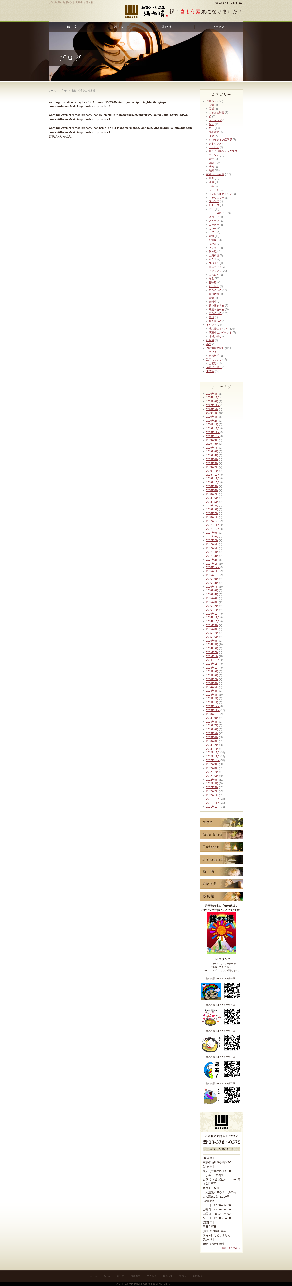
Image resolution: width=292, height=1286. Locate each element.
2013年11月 (213, 710)
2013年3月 (212, 741)
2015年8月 (212, 629)
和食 (211, 178)
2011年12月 (213, 798)
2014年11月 (213, 663)
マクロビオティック (220, 193)
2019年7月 (212, 447)
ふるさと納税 (216, 112)
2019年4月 (212, 459)
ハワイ (213, 351)
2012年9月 (212, 764)
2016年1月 (212, 609)
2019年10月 (213, 436)
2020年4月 (212, 413)
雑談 (211, 162)
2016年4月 (212, 598)
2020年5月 (212, 409)
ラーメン (214, 189)
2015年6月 (212, 636)
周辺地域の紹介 (215, 348)
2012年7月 (212, 771)
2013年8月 (212, 721)
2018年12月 (213, 474)
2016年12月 (213, 567)
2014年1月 (212, 702)
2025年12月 (213, 397)
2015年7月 (212, 632)
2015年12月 (213, 613)
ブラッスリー (216, 197)
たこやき (214, 286)
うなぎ (213, 243)
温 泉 (107, 1276)
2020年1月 (212, 424)
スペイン (214, 263)
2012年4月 (212, 783)
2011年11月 (213, 802)
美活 (211, 108)
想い (211, 128)
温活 (211, 104)
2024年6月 (212, 401)
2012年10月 (213, 760)
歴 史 (120, 1276)
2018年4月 (212, 505)
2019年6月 (212, 451)
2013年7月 (212, 725)
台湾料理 (214, 255)
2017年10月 (213, 528)
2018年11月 (213, 478)
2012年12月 (213, 752)
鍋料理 (213, 301)
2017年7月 (212, 540)
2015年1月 (212, 656)
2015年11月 (213, 617)
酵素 (211, 166)
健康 (211, 135)
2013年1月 (212, 748)
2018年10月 (213, 482)
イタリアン (215, 270)
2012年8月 (212, 768)
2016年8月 (212, 582)
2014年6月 (212, 683)
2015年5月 (212, 640)
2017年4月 (212, 551)
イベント (211, 324)
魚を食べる (215, 290)
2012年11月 (213, 756)
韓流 (211, 297)
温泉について (214, 359)
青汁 (211, 158)
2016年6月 (212, 590)
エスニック (215, 266)
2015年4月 (212, 644)
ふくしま (214, 147)
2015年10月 (213, 621)
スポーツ (214, 216)
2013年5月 (212, 733)
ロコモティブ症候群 (220, 139)
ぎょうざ (214, 247)
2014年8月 (212, 675)
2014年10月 (213, 667)
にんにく (214, 274)
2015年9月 (212, 625)
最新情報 (168, 1276)
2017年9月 (212, 532)
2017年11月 (213, 524)
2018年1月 (212, 517)
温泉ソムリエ (214, 367)
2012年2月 (212, 791)
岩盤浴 (213, 363)
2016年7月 (212, 586)
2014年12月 (213, 659)
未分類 (210, 371)
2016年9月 (212, 578)
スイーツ (214, 220)
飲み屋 (213, 251)
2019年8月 (212, 443)
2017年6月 (212, 544)
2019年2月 (212, 467)
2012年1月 (212, 795)
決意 (211, 124)
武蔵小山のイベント (220, 332)
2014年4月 (212, 690)
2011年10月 (213, 806)
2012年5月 (212, 779)
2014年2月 (212, 698)
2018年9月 (212, 486)
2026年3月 (212, 393)
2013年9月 (212, 717)
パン (211, 209)
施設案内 (135, 1276)
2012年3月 (212, 787)
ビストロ (214, 205)
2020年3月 (212, 416)
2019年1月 (212, 470)
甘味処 (213, 282)
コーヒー (214, 224)
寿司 (211, 236)
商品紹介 (214, 131)
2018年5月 (212, 501)
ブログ (182, 1276)
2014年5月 (212, 687)
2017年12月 (213, 521)
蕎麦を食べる (216, 309)
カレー (213, 228)
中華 (211, 185)
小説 (208, 344)
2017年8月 (212, 536)
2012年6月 (212, 775)
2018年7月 (212, 494)
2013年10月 (213, 714)
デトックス (215, 143)
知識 (211, 170)
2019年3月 (212, 463)
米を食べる (215, 321)
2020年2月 (212, 420)
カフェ (213, 232)
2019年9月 (212, 440)
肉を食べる (215, 313)
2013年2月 (212, 744)
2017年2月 (212, 559)
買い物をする (216, 305)
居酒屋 (213, 239)
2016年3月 (212, 602)
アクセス (152, 1276)
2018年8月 (212, 490)
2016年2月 (212, 605)
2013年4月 (212, 737)
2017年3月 (212, 555)
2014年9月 (212, 671)
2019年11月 (213, 432)
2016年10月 (213, 575)
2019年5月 (212, 455)
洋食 (211, 278)
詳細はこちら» (231, 1248)
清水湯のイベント (219, 328)
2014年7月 (212, 679)
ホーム (52, 90)
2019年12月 (213, 428)
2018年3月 (212, 509)
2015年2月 (212, 652)
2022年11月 (213, 405)
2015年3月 (212, 648)
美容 (211, 317)
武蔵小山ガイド (215, 174)
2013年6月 (212, 729)
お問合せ (197, 1276)
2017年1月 (212, 563)
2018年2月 (212, 513)
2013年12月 (213, 706)
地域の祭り (215, 336)
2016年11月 (213, 571)
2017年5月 (212, 548)
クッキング (215, 120)
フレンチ (214, 201)
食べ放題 (214, 293)
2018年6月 (212, 497)
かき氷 (213, 259)
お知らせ (211, 101)
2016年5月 (212, 594)
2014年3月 (212, 694)
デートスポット (218, 212)
